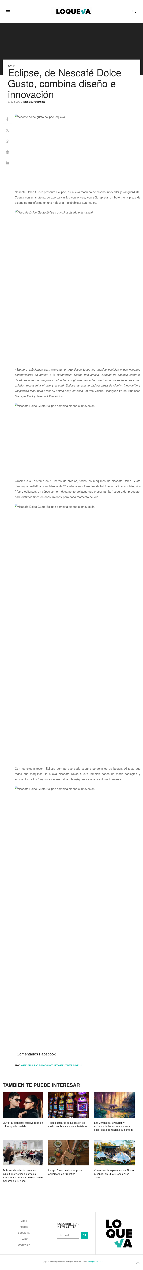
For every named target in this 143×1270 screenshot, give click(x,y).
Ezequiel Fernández (34, 102)
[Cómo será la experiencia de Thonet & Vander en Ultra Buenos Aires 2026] (114, 1152)
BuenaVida (24, 1244)
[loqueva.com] (71, 11)
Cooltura (24, 1232)
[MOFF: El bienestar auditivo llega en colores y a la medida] (23, 1105)
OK (84, 1235)
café (24, 1065)
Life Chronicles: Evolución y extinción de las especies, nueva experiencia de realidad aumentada (113, 1126)
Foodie (24, 1226)
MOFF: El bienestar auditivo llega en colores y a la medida (23, 1124)
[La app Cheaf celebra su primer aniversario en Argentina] (68, 1152)
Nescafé (58, 1065)
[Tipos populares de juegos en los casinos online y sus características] (68, 1105)
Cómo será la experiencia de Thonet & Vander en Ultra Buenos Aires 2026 (114, 1174)
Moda (24, 1221)
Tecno (11, 65)
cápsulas (33, 1065)
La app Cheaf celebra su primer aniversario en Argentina (65, 1172)
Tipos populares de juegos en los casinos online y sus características (67, 1124)
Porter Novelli (73, 1065)
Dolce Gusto (46, 1065)
